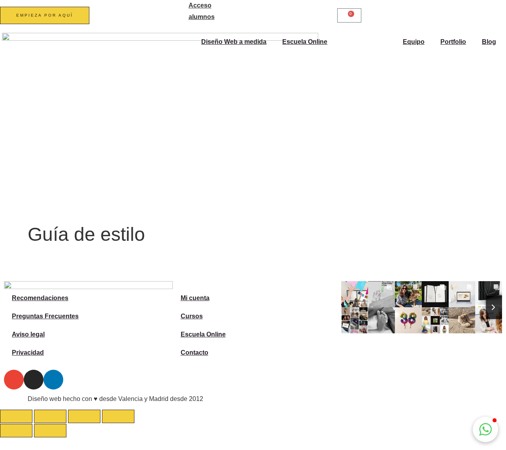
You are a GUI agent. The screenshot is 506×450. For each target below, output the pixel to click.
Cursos (192, 316)
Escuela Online (304, 41)
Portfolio (453, 41)
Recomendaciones (40, 298)
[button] (485, 429)
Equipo (414, 41)
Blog (489, 41)
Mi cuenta (195, 298)
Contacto (194, 352)
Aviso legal (28, 334)
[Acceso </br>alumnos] (179, 10)
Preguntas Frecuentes (45, 316)
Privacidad (28, 352)
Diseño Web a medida (233, 41)
